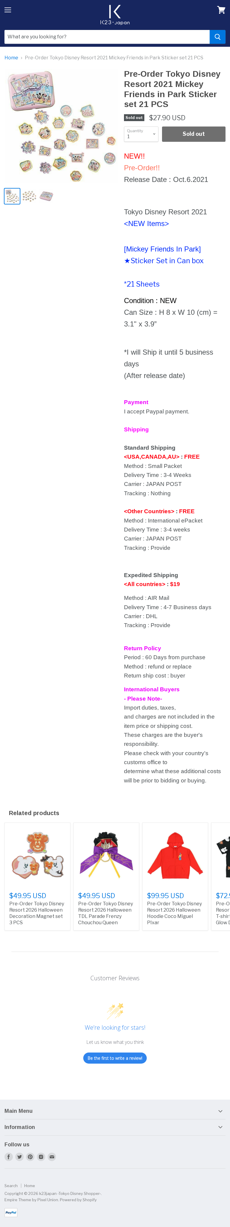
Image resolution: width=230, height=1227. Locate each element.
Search (11, 1185)
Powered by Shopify (78, 1199)
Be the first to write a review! (115, 1058)
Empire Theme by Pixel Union (31, 1199)
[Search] (218, 37)
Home (11, 58)
